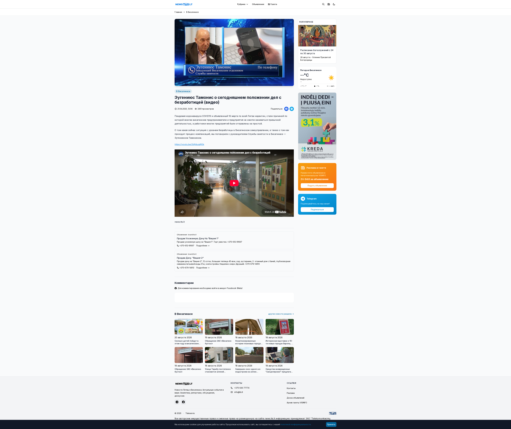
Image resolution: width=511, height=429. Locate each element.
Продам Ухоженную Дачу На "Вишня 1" (198, 238)
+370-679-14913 (187, 268)
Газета (274, 4)
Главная (178, 12)
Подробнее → (202, 245)
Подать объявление (317, 185)
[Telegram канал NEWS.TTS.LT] (177, 402)
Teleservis (190, 413)
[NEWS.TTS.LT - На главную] (184, 4)
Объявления (258, 4)
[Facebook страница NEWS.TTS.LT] (183, 402)
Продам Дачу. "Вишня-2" (190, 258)
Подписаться (317, 209)
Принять (331, 424)
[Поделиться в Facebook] (286, 109)
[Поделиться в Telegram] (292, 109)
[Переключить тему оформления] (334, 4)
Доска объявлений (295, 398)
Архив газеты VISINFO (297, 402)
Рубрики (241, 4)
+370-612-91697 (187, 245)
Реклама (291, 393)
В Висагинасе (192, 12)
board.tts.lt (192, 235)
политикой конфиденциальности (296, 424)
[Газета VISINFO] (328, 4)
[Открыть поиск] (323, 4)
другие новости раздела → (281, 314)
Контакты (291, 388)
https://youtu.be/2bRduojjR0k (189, 144)
